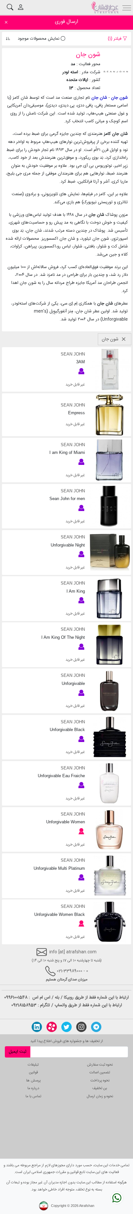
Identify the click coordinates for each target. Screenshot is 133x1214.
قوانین (33, 1072)
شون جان (119, 97)
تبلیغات (33, 1065)
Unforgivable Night (68, 545)
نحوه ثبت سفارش (100, 1065)
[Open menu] (127, 7)
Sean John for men (67, 498)
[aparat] (51, 1027)
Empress (76, 412)
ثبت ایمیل (17, 1051)
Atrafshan (86, 1206)
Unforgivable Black (67, 729)
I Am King (75, 591)
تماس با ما (33, 1096)
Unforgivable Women (65, 821)
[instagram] (81, 1027)
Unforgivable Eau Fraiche (61, 775)
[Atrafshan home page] (105, 7)
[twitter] (66, 1027)
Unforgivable (73, 683)
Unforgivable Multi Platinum (59, 868)
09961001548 (15, 997)
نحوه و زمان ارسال (100, 1096)
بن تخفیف (99, 1088)
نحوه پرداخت (99, 1081)
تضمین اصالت (99, 1072)
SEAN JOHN (73, 354)
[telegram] (96, 1027)
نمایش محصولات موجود (39, 38)
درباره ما (33, 1088)
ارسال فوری (66, 21)
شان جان (99, 97)
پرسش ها (33, 1081)
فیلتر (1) (115, 38)
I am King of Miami (67, 452)
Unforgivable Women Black (59, 914)
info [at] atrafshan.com (72, 952)
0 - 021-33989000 (72, 971)
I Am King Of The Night (63, 637)
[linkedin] (37, 1027)
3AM (80, 361)
